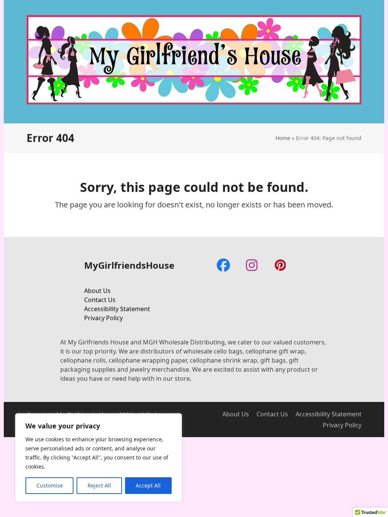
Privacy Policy (103, 318)
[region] (98, 457)
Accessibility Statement (117, 309)
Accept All (148, 485)
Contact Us (100, 300)
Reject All (99, 485)
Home (282, 138)
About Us (97, 291)
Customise (49, 485)
